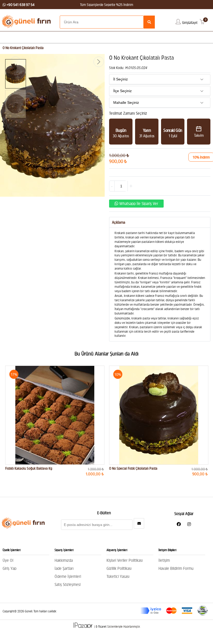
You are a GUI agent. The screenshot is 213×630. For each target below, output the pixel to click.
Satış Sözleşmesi (68, 584)
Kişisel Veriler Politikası (124, 560)
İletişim (164, 560)
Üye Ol (8, 560)
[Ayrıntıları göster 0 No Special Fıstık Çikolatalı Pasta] (158, 415)
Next (99, 62)
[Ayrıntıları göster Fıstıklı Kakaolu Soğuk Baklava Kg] (54, 415)
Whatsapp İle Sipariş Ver (138, 203)
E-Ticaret (101, 626)
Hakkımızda (64, 560)
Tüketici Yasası (117, 576)
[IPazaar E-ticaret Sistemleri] (83, 626)
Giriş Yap (9, 568)
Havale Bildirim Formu (176, 568)
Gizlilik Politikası (118, 568)
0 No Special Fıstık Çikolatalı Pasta (133, 468)
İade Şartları (64, 568)
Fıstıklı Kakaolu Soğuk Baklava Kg (28, 468)
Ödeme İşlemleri (68, 576)
